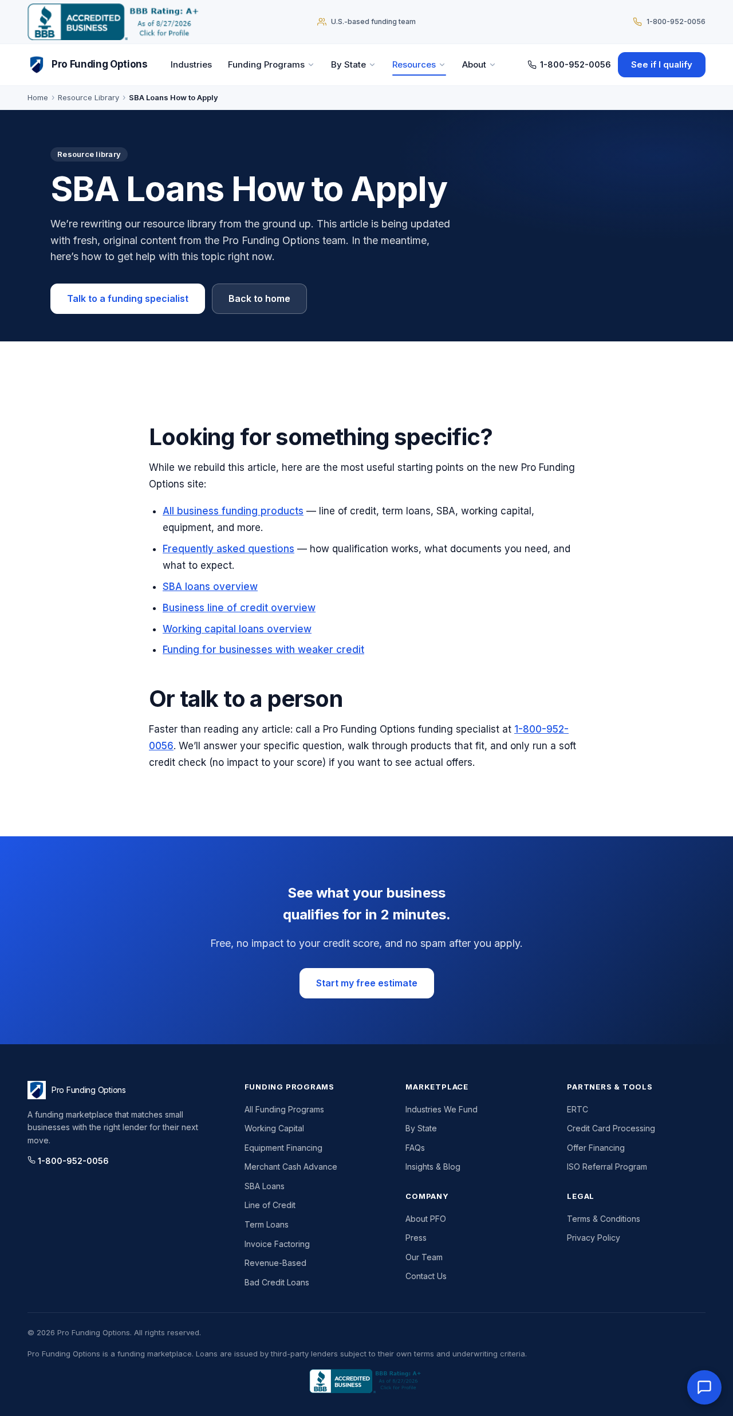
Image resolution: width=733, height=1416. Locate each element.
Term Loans (267, 1224)
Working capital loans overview (237, 629)
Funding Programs (266, 64)
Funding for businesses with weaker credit (263, 649)
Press (416, 1237)
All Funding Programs (284, 1109)
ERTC (577, 1109)
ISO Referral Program (607, 1166)
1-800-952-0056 (575, 64)
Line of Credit (270, 1205)
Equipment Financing (283, 1148)
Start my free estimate (366, 983)
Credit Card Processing (611, 1128)
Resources (414, 64)
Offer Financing (596, 1148)
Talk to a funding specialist (127, 298)
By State (348, 64)
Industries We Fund (441, 1109)
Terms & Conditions (603, 1219)
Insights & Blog (432, 1166)
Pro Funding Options (100, 64)
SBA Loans (265, 1186)
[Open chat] (704, 1387)
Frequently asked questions (228, 548)
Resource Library (88, 97)
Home (37, 97)
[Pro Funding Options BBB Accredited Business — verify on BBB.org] (115, 21)
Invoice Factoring (277, 1244)
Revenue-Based (275, 1263)
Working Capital (274, 1128)
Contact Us (426, 1276)
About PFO (425, 1219)
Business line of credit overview (239, 607)
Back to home (259, 298)
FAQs (415, 1148)
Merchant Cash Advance (291, 1166)
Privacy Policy (593, 1237)
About (474, 64)
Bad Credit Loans (277, 1282)
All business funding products (233, 511)
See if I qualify (661, 64)
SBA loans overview (210, 586)
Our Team (424, 1257)
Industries (191, 64)
